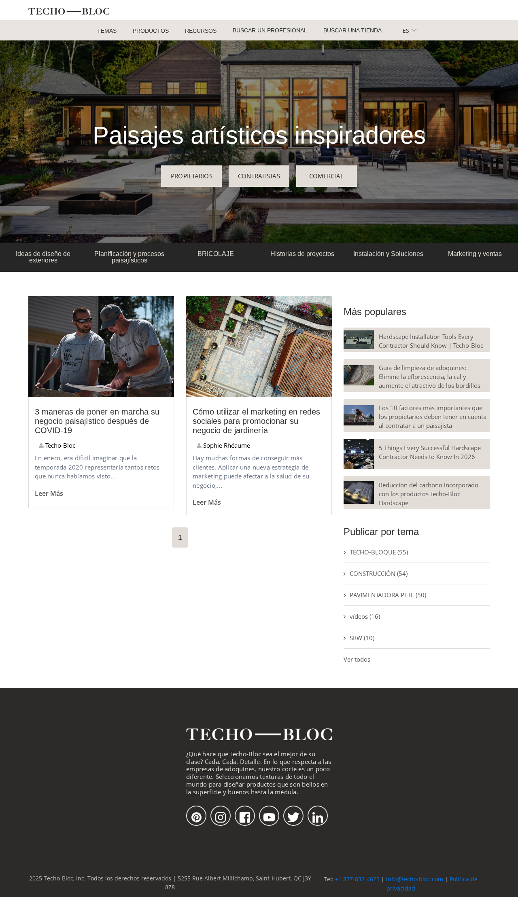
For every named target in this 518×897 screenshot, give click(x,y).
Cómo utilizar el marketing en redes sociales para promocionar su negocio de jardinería (256, 421)
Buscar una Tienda (352, 30)
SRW (362, 638)
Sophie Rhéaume (226, 445)
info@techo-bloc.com (414, 879)
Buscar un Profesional (270, 30)
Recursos (201, 31)
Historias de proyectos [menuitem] (302, 253)
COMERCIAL (326, 176)
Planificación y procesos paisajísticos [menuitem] (129, 257)
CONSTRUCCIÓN (379, 573)
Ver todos (357, 659)
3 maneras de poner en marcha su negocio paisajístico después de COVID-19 (97, 421)
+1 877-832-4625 (357, 879)
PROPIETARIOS (191, 176)
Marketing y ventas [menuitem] (475, 253)
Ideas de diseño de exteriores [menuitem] (43, 257)
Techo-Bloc (59, 445)
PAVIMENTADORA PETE (388, 595)
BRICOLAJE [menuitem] (215, 253)
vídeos (365, 616)
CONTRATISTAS (259, 176)
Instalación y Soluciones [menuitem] (388, 253)
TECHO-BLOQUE (379, 552)
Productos (151, 31)
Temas (107, 31)
